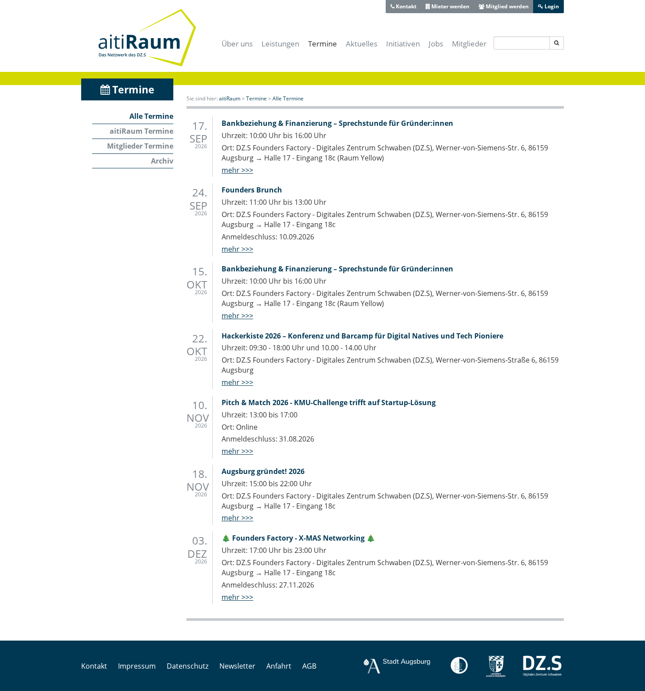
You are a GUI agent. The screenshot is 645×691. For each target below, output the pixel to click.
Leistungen (280, 44)
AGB (309, 666)
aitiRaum (229, 98)
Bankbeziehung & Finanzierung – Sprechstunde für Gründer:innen (337, 123)
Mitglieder (469, 44)
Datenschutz (187, 666)
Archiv (162, 161)
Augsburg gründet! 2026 (263, 471)
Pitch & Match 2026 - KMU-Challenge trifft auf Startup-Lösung (329, 402)
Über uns (237, 44)
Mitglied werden (506, 6)
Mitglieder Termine (140, 146)
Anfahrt (278, 666)
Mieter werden (449, 6)
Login (551, 6)
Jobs (436, 44)
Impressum (137, 666)
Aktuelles (361, 44)
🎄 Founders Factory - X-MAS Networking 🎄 (298, 538)
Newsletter (237, 666)
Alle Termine (151, 116)
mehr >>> (237, 170)
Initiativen (403, 44)
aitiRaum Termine (141, 131)
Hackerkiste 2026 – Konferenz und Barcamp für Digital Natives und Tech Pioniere (362, 336)
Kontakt (405, 6)
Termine (322, 44)
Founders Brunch (252, 190)
